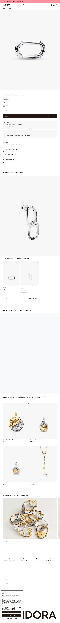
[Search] (23, 5)
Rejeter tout (12, 615)
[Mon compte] (51, 5)
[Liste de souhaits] (19, 262)
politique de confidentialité (10, 609)
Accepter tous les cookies (12, 612)
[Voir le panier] (54, 5)
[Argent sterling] (4, 105)
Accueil (4, 8)
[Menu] (56, 5)
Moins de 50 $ (9, 8)
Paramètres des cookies (12, 618)
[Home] (6, 5)
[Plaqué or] (7, 105)
